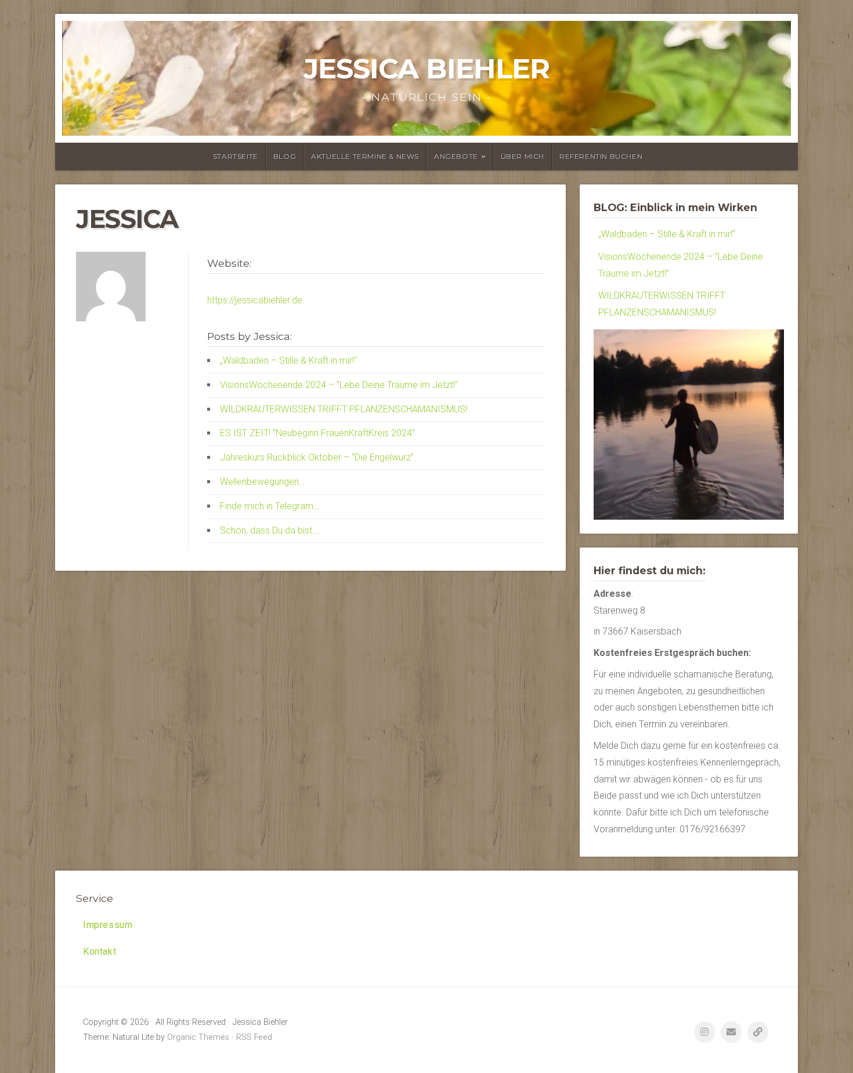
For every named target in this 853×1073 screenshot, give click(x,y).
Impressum (107, 924)
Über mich (522, 156)
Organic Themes (198, 1037)
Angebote (456, 156)
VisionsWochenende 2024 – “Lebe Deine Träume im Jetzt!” (339, 384)
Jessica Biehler (426, 68)
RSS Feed (254, 1037)
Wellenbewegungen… (262, 481)
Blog (284, 156)
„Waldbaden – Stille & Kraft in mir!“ (288, 360)
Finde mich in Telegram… (269, 506)
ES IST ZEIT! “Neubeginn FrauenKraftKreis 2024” (317, 432)
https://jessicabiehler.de (254, 300)
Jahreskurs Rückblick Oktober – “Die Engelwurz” (317, 457)
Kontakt (99, 951)
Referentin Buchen (600, 156)
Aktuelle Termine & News (365, 156)
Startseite (235, 156)
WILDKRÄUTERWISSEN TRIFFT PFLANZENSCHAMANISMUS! (343, 409)
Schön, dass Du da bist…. (270, 530)
